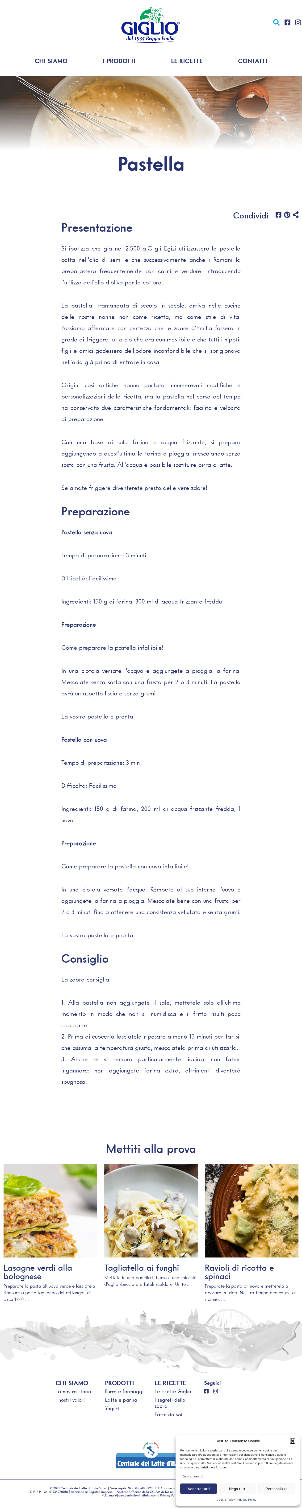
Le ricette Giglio (173, 1391)
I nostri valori (70, 1400)
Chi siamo (51, 61)
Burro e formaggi (124, 1391)
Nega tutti (237, 1489)
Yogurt (112, 1408)
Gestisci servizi (193, 1476)
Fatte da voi (168, 1414)
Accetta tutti (199, 1489)
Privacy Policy (246, 1499)
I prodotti (119, 61)
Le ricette (187, 61)
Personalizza (277, 1489)
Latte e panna (121, 1400)
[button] (292, 1441)
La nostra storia (73, 1391)
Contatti (252, 61)
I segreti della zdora (170, 1403)
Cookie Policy (226, 1499)
